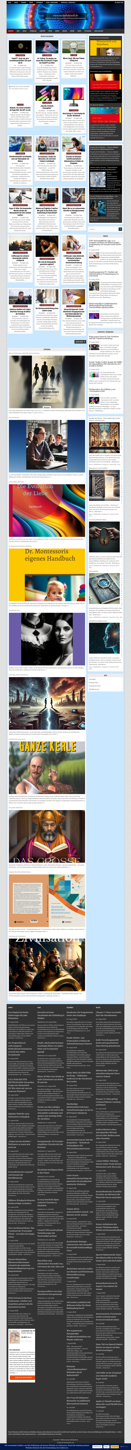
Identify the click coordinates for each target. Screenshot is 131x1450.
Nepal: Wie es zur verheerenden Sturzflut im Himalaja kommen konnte (74, 210)
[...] (37, 412)
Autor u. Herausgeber (52, 2)
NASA (18, 31)
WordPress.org (94, 700)
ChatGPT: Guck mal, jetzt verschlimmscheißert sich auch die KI (20, 60)
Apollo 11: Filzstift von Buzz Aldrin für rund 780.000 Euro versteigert (109, 1408)
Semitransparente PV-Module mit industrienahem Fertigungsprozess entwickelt (104, 284)
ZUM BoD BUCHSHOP (23, 1381)
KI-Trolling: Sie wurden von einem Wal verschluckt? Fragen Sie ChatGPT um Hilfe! (47, 60)
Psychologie (87, 31)
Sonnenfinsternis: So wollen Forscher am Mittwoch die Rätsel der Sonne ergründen (108, 1198)
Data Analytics (93, 582)
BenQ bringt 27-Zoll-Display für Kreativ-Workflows (74, 114)
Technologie (33, 31)
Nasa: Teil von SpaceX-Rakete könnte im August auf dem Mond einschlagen (109, 1351)
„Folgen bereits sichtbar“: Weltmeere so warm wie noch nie (19, 1148)
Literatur (23, 2)
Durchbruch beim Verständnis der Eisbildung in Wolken (50, 1019)
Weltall (25, 31)
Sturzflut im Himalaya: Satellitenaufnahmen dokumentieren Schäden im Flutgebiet (73, 160)
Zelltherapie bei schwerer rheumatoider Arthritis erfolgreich (20, 258)
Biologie (64, 31)
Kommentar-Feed (95, 696)
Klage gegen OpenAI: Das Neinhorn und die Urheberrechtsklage (104, 348)
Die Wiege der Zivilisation (17, 807)
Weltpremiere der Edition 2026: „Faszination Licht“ (102, 401)
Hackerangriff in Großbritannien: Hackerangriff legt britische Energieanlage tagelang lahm (103, 316)
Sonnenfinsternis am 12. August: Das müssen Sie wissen (107, 1290)
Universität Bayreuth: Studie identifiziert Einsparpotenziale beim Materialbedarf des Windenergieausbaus (73, 312)
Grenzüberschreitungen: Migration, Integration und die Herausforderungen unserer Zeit (37, 938)
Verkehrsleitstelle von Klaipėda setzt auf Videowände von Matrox (20, 158)
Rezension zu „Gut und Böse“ (98, 479)
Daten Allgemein (98, 31)
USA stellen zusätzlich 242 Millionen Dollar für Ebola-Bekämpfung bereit (79, 1309)
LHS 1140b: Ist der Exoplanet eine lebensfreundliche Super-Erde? (108, 1380)
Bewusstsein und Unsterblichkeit (100, 38)
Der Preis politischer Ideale (97, 530)
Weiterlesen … (93, 276)
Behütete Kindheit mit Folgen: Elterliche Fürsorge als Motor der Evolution (20, 311)
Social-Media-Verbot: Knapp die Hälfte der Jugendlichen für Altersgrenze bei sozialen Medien (105, 374)
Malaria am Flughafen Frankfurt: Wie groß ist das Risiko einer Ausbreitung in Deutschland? (47, 210)
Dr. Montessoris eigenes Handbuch (20, 417)
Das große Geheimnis (16, 679)
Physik (50, 31)
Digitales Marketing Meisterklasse (20, 743)
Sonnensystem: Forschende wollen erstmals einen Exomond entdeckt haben (108, 1321)
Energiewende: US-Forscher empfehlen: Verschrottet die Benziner (50, 1148)
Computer (42, 31)
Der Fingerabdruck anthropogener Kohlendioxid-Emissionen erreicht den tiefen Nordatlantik (20, 1053)
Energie (57, 31)
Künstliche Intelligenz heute (98, 631)
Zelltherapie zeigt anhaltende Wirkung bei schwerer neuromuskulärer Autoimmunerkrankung (73, 259)
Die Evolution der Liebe (16, 353)
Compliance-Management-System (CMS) (22, 872)
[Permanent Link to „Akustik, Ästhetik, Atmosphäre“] (47, 93)
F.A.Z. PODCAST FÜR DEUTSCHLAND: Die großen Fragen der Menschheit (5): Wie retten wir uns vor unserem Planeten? (21, 1089)
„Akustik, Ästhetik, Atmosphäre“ (47, 107)
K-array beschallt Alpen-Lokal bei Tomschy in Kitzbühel (48, 1206)
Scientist (69, 63)
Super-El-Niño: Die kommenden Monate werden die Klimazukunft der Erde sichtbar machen (20, 211)
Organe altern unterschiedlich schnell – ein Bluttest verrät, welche (80, 1216)
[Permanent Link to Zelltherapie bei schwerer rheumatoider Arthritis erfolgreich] (20, 243)
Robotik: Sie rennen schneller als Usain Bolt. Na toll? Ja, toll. (20, 109)
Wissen (16, 2)
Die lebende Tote (14, 482)
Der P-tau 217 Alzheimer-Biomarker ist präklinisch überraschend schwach (78, 1405)
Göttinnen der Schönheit (98, 109)
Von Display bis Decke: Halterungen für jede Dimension (18, 1019)
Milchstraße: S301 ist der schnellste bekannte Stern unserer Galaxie (108, 1077)
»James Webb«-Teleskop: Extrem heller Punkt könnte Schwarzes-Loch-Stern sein (108, 1168)
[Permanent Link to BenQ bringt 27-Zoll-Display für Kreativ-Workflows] (73, 97)
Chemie (79, 31)
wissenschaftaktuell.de (65, 15)
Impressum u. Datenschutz (68, 2)
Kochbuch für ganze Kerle (17, 610)
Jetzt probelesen (26, 1345)
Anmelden (92, 690)
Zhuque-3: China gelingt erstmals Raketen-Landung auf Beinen (108, 1106)
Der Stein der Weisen (97, 71)
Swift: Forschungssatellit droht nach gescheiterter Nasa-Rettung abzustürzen (108, 1047)
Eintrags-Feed (93, 693)
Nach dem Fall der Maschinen (18, 546)
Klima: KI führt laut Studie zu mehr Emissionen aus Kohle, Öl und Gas (50, 1083)
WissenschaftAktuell (48, 153)
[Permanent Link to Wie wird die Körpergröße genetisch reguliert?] (47, 246)
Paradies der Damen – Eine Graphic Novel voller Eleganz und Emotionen (104, 430)
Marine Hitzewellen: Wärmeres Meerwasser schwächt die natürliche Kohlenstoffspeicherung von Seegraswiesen (21, 1269)
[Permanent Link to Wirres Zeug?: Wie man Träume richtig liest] (73, 46)
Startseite (11, 31)
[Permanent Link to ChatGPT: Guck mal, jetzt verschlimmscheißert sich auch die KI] (20, 46)
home (9, 2)
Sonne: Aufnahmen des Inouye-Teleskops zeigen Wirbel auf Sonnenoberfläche (109, 1231)
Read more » (116, 472)
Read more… (80, 1103)
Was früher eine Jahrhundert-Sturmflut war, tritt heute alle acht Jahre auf (50, 1268)
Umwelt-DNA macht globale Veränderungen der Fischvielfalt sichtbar (50, 1237)
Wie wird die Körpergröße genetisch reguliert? (47, 263)
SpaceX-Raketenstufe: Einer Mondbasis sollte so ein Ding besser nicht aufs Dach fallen (109, 1262)
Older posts (79, 342)
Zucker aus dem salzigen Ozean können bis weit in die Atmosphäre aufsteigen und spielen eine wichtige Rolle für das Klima (50, 1117)
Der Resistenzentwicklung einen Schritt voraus (47, 309)
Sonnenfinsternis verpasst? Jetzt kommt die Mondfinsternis (20, 1179)
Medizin (72, 31)
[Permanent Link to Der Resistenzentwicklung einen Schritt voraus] (47, 296)
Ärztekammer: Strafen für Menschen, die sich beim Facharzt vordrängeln (47, 159)
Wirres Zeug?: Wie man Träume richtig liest (73, 59)
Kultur (31, 2)
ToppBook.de (39, 2)
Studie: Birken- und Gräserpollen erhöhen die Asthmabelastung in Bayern (79, 1045)
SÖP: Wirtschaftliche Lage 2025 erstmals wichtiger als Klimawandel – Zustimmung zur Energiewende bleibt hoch (105, 254)
